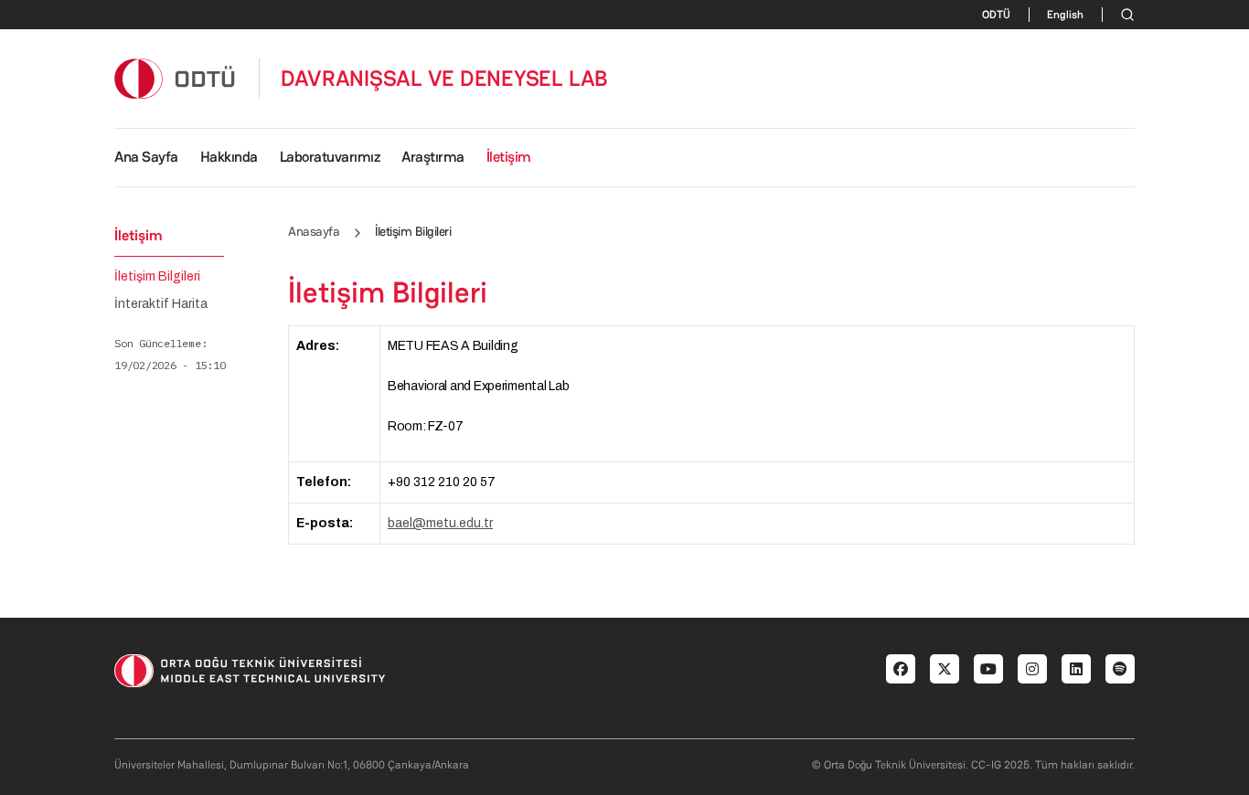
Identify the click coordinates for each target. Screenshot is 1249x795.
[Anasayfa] (175, 78)
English (1065, 14)
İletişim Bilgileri (157, 276)
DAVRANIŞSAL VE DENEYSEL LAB (445, 79)
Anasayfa (313, 231)
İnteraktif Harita (161, 304)
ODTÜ (996, 14)
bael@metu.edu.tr (440, 523)
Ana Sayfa (146, 156)
